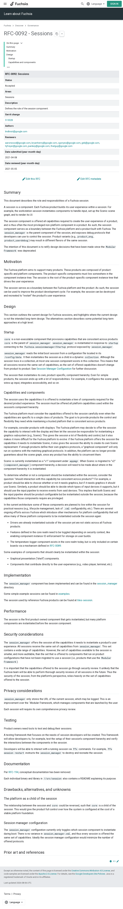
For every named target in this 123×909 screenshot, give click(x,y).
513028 (9, 120)
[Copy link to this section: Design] (19, 307)
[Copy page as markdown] (57, 34)
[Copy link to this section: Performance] (29, 611)
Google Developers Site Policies (90, 874)
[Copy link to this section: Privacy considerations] (45, 691)
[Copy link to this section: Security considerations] (46, 635)
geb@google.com (90, 143)
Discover (19, 25)
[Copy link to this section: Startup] (17, 332)
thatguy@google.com (61, 146)
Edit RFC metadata (89, 178)
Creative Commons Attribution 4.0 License (90, 870)
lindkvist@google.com (16, 131)
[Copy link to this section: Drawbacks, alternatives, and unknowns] (74, 790)
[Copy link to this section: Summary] (23, 193)
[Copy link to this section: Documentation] (33, 764)
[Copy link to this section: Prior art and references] (47, 853)
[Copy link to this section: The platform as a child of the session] (60, 799)
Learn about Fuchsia (18, 14)
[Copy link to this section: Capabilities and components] (48, 393)
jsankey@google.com (39, 146)
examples (64, 593)
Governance (33, 25)
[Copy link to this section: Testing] (19, 721)
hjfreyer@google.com (16, 146)
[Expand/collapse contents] (21, 43)
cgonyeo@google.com (69, 143)
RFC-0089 (55, 545)
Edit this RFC (31, 178)
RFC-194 (13, 772)
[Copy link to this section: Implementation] (34, 576)
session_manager (107, 583)
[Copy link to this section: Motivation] (25, 262)
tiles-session (84, 600)
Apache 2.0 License (47, 874)
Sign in (114, 4)
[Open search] (82, 4)
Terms (7, 894)
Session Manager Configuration (54, 368)
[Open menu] (5, 4)
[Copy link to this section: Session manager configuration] (50, 823)
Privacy (17, 894)
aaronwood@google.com (18, 143)
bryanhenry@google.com (44, 143)
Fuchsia (7, 25)
